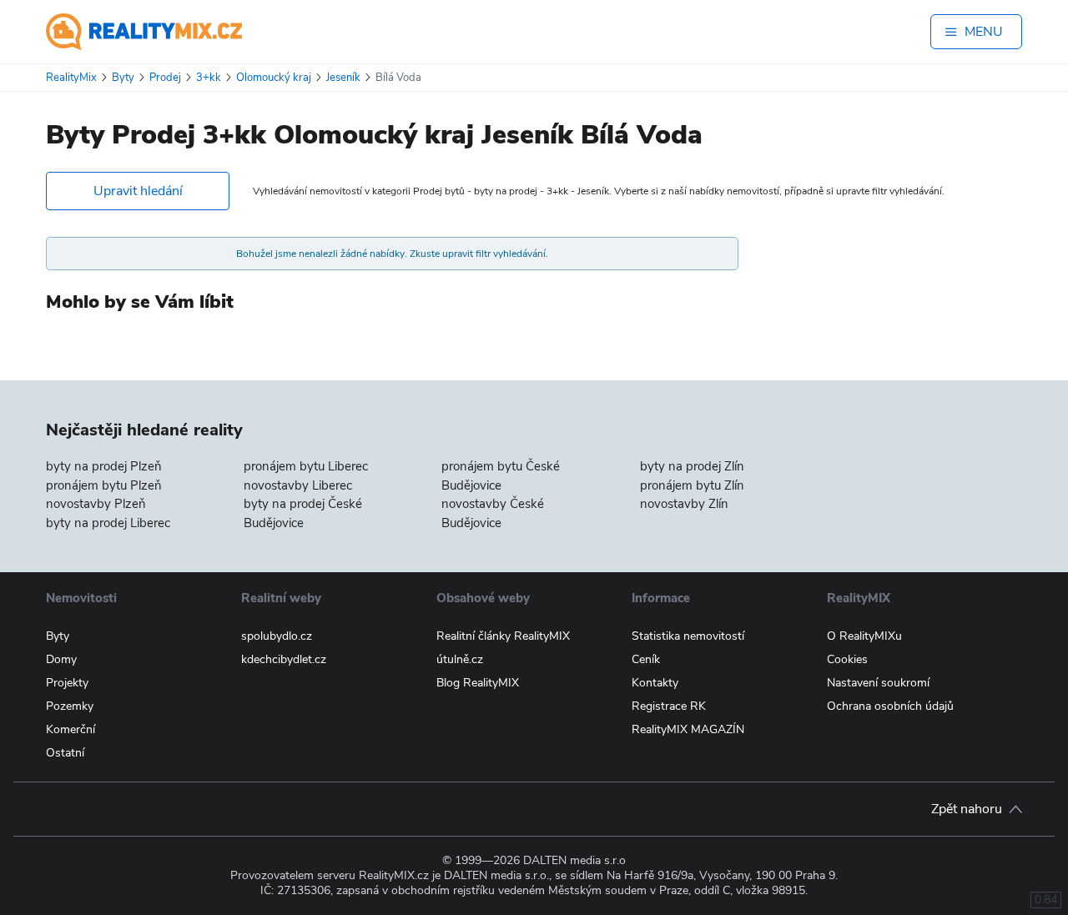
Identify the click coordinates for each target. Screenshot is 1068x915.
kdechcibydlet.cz (283, 659)
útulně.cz (459, 659)
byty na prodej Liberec (108, 523)
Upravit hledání (138, 191)
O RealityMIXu (864, 636)
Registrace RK (669, 706)
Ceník (646, 659)
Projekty (67, 683)
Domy (61, 659)
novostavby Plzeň (96, 503)
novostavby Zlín (684, 503)
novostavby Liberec (298, 485)
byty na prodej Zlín (692, 466)
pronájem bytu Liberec (306, 466)
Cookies (847, 659)
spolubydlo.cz (276, 636)
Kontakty (655, 683)
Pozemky (69, 706)
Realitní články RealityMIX (503, 636)
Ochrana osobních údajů (890, 706)
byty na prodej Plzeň (104, 466)
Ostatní (65, 753)
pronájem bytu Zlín (692, 485)
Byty (57, 636)
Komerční (70, 729)
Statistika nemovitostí (688, 636)
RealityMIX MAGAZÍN (688, 729)
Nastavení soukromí (878, 683)
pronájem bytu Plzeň (104, 485)
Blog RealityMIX (477, 683)
